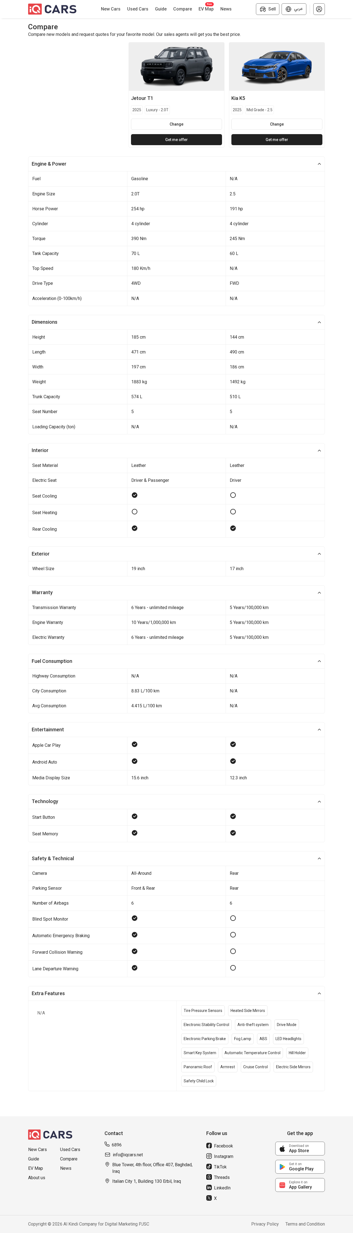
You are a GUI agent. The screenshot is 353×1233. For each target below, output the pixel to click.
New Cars (37, 1149)
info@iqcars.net (128, 1154)
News (65, 1168)
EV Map (35, 1168)
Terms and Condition (305, 1224)
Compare (68, 1159)
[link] (300, 1148)
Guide (33, 1159)
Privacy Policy (265, 1224)
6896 (117, 1144)
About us (36, 1177)
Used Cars (70, 1149)
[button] (319, 9)
